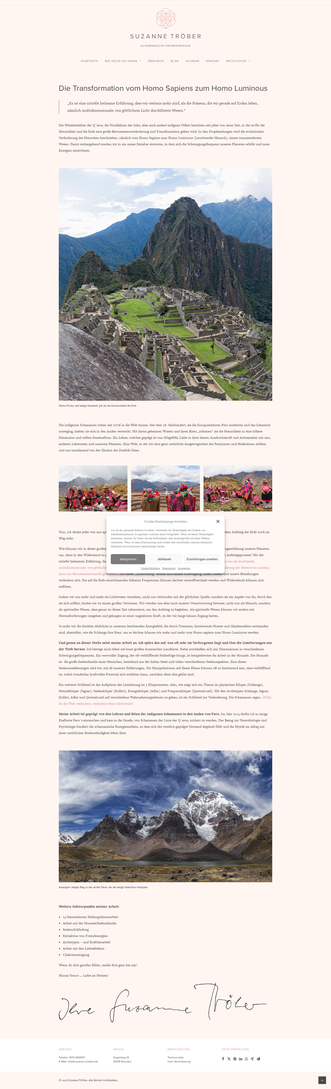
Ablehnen (164, 559)
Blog (175, 61)
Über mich (156, 61)
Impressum (184, 568)
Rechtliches (236, 61)
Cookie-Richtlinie (150, 568)
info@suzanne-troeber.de (83, 1061)
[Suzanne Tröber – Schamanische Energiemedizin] (165, 27)
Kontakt (213, 61)
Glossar (193, 61)
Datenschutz (169, 568)
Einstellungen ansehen (202, 559)
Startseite (89, 61)
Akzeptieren (128, 559)
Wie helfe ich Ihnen (121, 61)
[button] (218, 521)
